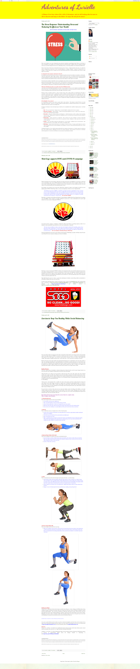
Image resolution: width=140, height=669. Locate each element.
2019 (91, 146)
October (92, 120)
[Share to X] (59, 151)
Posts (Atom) (48, 655)
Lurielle (91, 41)
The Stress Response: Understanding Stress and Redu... (94, 131)
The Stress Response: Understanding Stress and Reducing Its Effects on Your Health (60, 25)
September (92, 122)
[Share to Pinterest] (61, 151)
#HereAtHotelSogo (57, 312)
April (92, 129)
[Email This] (57, 151)
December (92, 117)
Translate (96, 24)
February (92, 142)
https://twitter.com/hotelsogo (78, 282)
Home (64, 653)
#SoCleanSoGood (66, 312)
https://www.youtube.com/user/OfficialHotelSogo (50, 285)
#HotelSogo (62, 312)
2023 (91, 111)
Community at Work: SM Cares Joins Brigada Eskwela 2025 (96, 176)
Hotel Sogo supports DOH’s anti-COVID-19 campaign (62, 159)
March (92, 141)
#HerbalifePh (55, 152)
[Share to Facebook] (60, 151)
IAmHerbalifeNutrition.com (52, 143)
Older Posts (83, 653)
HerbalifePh (68, 152)
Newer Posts (44, 653)
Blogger (78, 661)
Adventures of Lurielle (68, 7)
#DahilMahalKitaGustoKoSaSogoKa (49, 312)
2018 (91, 147)
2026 (91, 107)
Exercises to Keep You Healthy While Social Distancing (63, 318)
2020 (91, 116)
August (92, 123)
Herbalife (59, 152)
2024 (91, 110)
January (92, 144)
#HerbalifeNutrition (50, 152)
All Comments (92, 58)
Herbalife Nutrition (63, 152)
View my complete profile (93, 51)
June (91, 126)
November (92, 119)
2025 (91, 109)
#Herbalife (45, 152)
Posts (91, 56)
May (91, 128)
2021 (91, 114)
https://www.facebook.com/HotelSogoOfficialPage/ (59, 282)
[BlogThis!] (58, 151)
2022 (91, 113)
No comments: (54, 151)
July (91, 125)
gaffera (72, 661)
